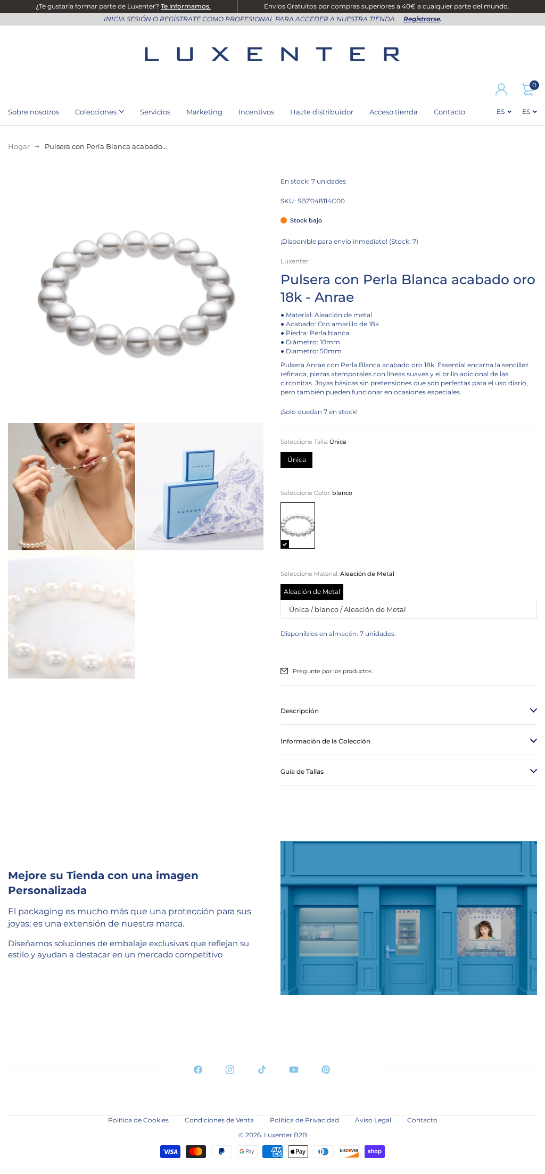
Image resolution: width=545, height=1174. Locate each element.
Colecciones (96, 112)
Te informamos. (186, 6)
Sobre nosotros (33, 112)
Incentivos (256, 112)
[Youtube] (293, 1069)
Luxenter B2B (285, 1135)
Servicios (155, 112)
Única (296, 460)
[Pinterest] (325, 1069)
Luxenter (294, 261)
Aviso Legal (373, 1120)
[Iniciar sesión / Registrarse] (501, 89)
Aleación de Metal (312, 592)
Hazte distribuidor (321, 112)
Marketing (204, 112)
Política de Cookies (138, 1120)
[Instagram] (230, 1069)
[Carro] (528, 89)
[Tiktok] (262, 1069)
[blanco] (297, 525)
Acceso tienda (393, 112)
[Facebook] (198, 1069)
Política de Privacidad (304, 1120)
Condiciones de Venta (219, 1120)
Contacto (449, 112)
